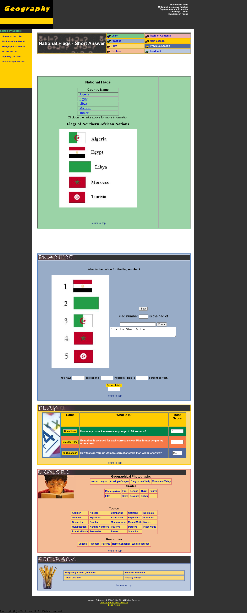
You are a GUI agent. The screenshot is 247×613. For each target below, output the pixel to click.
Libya (83, 103)
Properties (95, 531)
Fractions (148, 517)
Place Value (149, 526)
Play (114, 45)
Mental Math (134, 522)
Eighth (144, 496)
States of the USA (12, 36)
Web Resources (141, 543)
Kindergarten (112, 491)
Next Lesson (157, 40)
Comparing (117, 513)
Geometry (77, 522)
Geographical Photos (13, 46)
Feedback (155, 51)
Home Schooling (121, 543)
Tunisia (85, 113)
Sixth (125, 496)
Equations (95, 517)
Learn (115, 35)
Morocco (85, 108)
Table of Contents (160, 35)
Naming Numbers (99, 526)
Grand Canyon (99, 481)
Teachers (94, 543)
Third (143, 491)
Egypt (83, 99)
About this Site (73, 577)
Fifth (107, 496)
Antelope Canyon (119, 481)
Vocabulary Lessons (13, 61)
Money (147, 522)
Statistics (133, 531)
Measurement (118, 522)
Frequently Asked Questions (80, 572)
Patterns (115, 526)
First (124, 491)
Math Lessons (10, 51)
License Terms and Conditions (114, 602)
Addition (76, 513)
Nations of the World (13, 41)
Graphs (94, 522)
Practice (116, 40)
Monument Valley (161, 481)
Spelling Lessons (11, 56)
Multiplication (79, 526)
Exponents (134, 517)
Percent (132, 526)
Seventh (134, 496)
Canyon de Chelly (140, 481)
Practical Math (80, 531)
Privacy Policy (133, 577)
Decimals (148, 513)
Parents (106, 543)
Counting (133, 513)
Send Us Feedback (135, 572)
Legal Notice (114, 605)
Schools (83, 543)
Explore (116, 51)
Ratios (114, 531)
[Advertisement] (16, 79)
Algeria (84, 94)
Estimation (117, 517)
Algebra (94, 513)
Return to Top (98, 223)
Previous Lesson (160, 45)
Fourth (153, 491)
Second (134, 491)
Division (76, 517)
